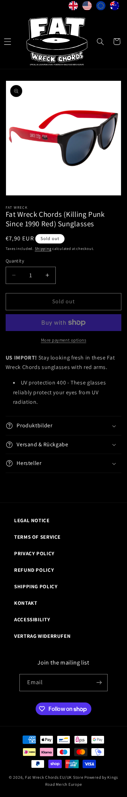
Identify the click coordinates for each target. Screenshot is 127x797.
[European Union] (101, 7)
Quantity (15, 261)
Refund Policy (34, 569)
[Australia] (114, 7)
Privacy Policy (34, 553)
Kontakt (25, 603)
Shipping (43, 248)
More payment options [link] (63, 340)
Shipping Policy (36, 586)
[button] (100, 41)
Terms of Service (37, 536)
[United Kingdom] (73, 7)
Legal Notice (32, 520)
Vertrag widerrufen (42, 636)
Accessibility (32, 619)
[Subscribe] (99, 682)
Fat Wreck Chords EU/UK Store (54, 777)
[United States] (87, 7)
